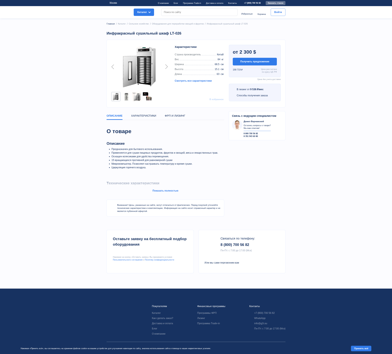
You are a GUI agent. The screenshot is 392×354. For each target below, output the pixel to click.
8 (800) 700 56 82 (235, 245)
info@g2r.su (260, 323)
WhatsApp (260, 318)
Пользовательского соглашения (128, 260)
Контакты (232, 3)
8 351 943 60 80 (251, 136)
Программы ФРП (207, 313)
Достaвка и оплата (214, 3)
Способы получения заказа (252, 95)
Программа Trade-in (192, 3)
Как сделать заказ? (162, 318)
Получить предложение (254, 61)
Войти (278, 12)
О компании (163, 3)
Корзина (262, 14)
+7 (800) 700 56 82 (252, 3)
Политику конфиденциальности (159, 260)
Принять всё (361, 348)
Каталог (156, 313)
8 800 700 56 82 (251, 133)
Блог (176, 3)
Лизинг (201, 318)
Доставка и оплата (162, 323)
